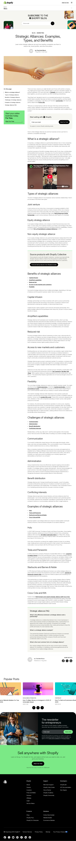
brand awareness (43, 387)
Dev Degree (63, 790)
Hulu (30, 510)
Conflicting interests (35, 428)
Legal (28, 800)
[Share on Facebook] (63, 660)
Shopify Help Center (49, 787)
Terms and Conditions (54, 738)
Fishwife (52, 92)
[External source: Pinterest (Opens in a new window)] (30, 837)
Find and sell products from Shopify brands (44, 264)
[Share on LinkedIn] (71, 660)
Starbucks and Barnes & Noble (38, 515)
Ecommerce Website (49, 820)
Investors (29, 790)
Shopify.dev (63, 784)
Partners (28, 795)
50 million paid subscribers (49, 534)
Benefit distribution (34, 426)
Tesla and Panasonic (35, 513)
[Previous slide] (33, 707)
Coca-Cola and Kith (34, 517)
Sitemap (48, 832)
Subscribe (68, 732)
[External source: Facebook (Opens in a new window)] (5, 837)
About (28, 784)
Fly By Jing (41, 102)
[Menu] (71, 2)
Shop (27, 815)
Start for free (65, 2)
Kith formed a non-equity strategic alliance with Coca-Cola (53, 597)
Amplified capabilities (35, 280)
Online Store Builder (48, 815)
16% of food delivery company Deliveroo (45, 229)
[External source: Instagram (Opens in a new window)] (17, 837)
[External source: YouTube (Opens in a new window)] (13, 837)
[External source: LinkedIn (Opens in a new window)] (25, 837)
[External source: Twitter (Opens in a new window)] (9, 837)
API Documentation (65, 787)
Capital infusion (33, 277)
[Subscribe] (52, 23)
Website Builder (47, 817)
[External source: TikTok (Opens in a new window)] (21, 837)
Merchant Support (48, 784)
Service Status (30, 803)
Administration (33, 424)
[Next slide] (42, 707)
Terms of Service (27, 832)
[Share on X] (67, 660)
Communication (33, 421)
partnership (59, 100)
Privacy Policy (66, 738)
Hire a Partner (47, 790)
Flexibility (32, 287)
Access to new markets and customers (40, 284)
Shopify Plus (30, 817)
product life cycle (46, 397)
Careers (28, 787)
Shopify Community (48, 795)
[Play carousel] (38, 707)
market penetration (59, 387)
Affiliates (28, 798)
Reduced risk (33, 282)
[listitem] (38, 693)
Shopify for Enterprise (32, 820)
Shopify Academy (48, 792)
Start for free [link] (64, 122)
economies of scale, (33, 388)
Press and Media (31, 792)
